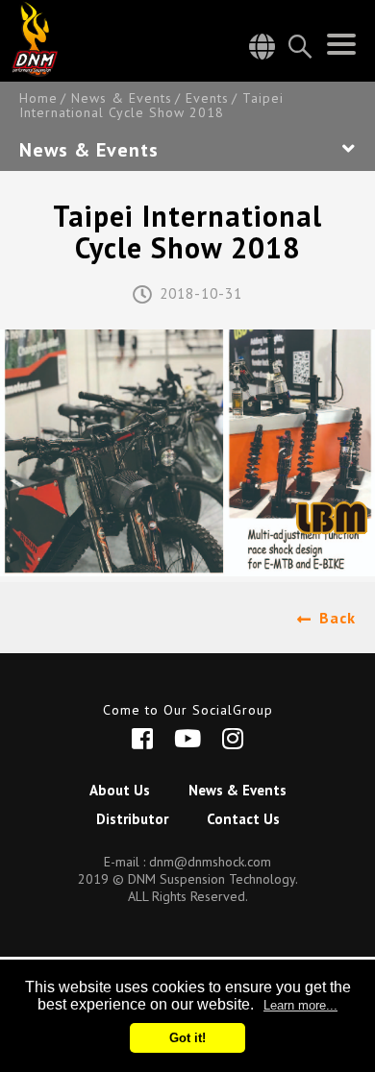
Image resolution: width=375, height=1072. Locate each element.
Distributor (132, 819)
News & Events (121, 98)
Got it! (187, 1038)
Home (38, 98)
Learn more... (300, 1005)
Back (337, 617)
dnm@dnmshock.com (210, 861)
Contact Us (243, 819)
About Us (119, 790)
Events (207, 98)
